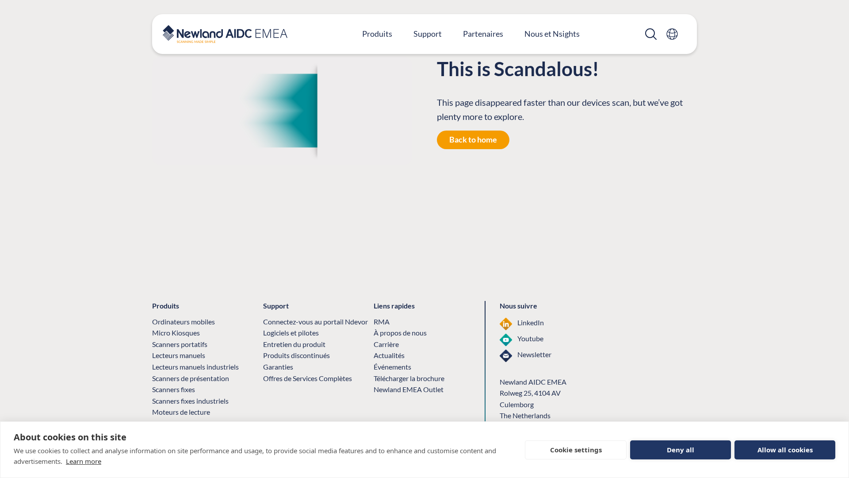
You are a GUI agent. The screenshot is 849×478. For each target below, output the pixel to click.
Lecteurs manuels (178, 355)
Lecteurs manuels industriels (195, 366)
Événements (392, 366)
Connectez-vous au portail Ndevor (315, 321)
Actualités (389, 355)
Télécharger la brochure (409, 378)
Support (427, 34)
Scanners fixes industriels (190, 401)
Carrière (386, 344)
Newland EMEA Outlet (409, 389)
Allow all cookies (785, 449)
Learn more (83, 461)
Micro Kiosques (176, 332)
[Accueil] (225, 34)
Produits (377, 34)
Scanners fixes (173, 389)
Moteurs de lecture (181, 412)
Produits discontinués (296, 355)
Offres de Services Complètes (307, 378)
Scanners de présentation (190, 378)
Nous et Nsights (552, 34)
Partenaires (483, 34)
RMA (382, 321)
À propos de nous (400, 332)
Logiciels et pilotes (291, 332)
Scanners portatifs (179, 344)
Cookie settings (576, 449)
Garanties (278, 366)
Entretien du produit (294, 344)
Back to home (473, 139)
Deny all (680, 449)
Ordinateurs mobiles (183, 321)
